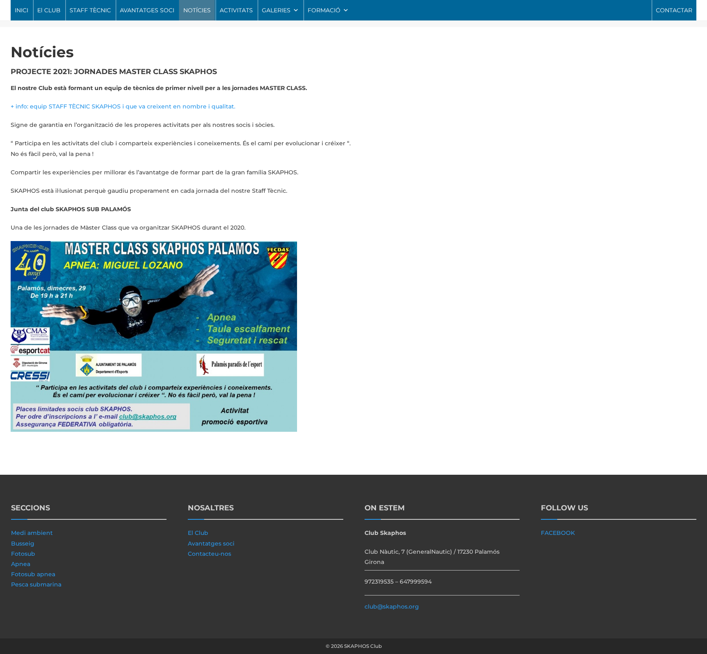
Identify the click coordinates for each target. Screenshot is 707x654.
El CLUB (49, 10)
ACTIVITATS (236, 10)
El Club (198, 533)
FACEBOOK (558, 533)
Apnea (20, 564)
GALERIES (276, 10)
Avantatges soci (211, 543)
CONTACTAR (674, 10)
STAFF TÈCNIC (90, 10)
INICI (21, 10)
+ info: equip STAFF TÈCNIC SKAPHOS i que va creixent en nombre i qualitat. (123, 106)
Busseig (22, 543)
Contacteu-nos (209, 553)
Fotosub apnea (33, 574)
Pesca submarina (36, 584)
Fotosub (23, 553)
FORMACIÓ (324, 10)
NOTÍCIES (197, 10)
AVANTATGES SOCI (147, 10)
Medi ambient (32, 533)
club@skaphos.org (392, 606)
